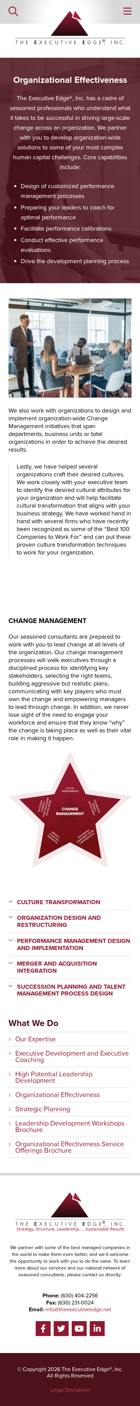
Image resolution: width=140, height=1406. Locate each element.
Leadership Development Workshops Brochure (69, 1126)
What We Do (33, 1023)
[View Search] (13, 12)
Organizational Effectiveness (57, 1095)
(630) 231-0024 (76, 1303)
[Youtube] (79, 1328)
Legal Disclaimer (70, 1390)
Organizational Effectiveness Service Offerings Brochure (69, 1147)
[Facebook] (43, 1328)
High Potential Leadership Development (53, 1077)
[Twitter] (61, 1328)
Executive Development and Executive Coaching (72, 1056)
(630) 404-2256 (79, 1295)
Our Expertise (35, 1039)
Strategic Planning (42, 1109)
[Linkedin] (97, 1328)
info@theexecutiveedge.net (78, 1309)
